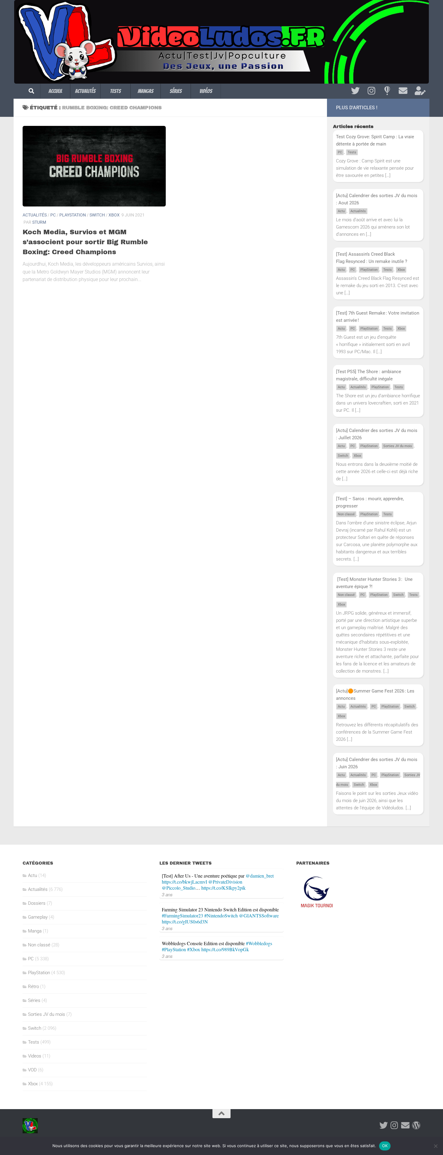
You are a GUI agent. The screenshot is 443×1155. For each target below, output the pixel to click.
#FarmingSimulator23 (182, 915)
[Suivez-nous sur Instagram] (371, 91)
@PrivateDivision (225, 881)
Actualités (85, 91)
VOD (32, 1070)
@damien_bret (260, 875)
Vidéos (206, 91)
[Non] (435, 1146)
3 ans (167, 894)
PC (53, 215)
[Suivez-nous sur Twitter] (355, 91)
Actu (341, 211)
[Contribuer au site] (416, 1125)
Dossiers (37, 903)
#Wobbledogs (259, 943)
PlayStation (72, 215)
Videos (34, 1056)
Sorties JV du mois (397, 446)
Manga (35, 931)
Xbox (114, 215)
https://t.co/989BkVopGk (225, 949)
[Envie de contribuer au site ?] (419, 91)
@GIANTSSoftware (259, 915)
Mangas (145, 91)
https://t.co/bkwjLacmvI (184, 881)
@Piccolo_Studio (178, 888)
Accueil (55, 91)
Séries (176, 91)
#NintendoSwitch (221, 915)
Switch (97, 215)
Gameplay (38, 917)
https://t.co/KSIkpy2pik (223, 888)
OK (385, 1145)
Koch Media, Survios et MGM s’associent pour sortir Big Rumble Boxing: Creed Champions (85, 242)
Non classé (346, 514)
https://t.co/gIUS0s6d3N (185, 921)
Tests (115, 91)
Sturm (39, 222)
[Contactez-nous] (403, 91)
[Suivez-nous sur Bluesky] (387, 91)
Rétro (33, 986)
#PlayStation (174, 949)
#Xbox (193, 949)
